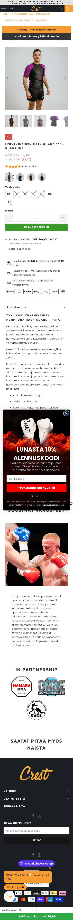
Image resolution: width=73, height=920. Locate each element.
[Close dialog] (66, 413)
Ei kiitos (36, 496)
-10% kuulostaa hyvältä (36, 488)
